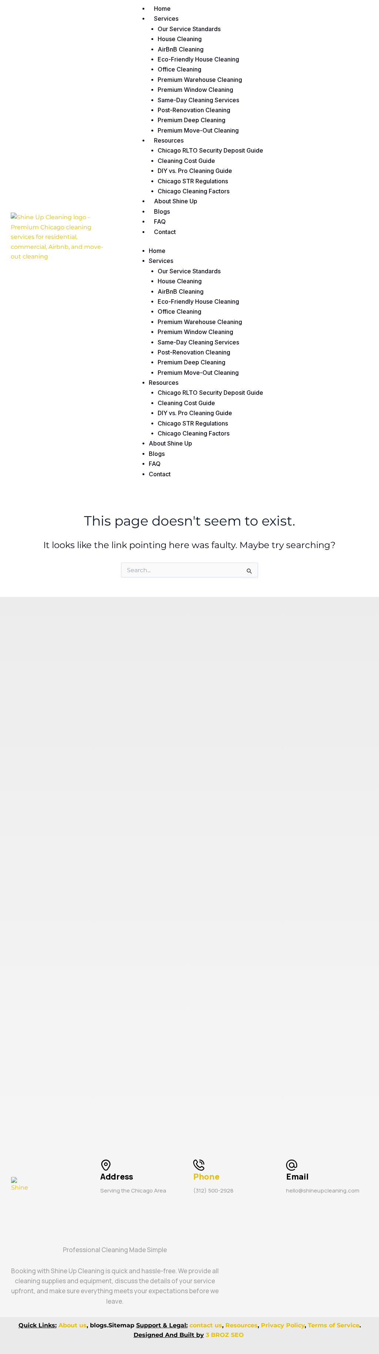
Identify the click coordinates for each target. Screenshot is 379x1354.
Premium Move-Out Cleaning (198, 130)
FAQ (160, 221)
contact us (206, 1325)
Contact (165, 232)
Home (162, 8)
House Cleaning (180, 39)
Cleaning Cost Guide (186, 160)
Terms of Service (333, 1325)
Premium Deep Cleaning (191, 120)
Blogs (162, 211)
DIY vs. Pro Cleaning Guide (195, 170)
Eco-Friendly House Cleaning (198, 59)
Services (166, 18)
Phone (206, 1176)
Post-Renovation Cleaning (194, 110)
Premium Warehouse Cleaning (200, 79)
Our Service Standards (189, 29)
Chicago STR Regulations (193, 181)
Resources (169, 140)
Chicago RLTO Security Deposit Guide (210, 150)
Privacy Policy (283, 1325)
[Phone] (198, 1165)
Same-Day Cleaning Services (198, 100)
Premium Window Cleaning (195, 89)
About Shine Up (175, 201)
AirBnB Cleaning (181, 49)
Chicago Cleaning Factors (193, 191)
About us (72, 1325)
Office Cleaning (179, 69)
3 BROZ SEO (226, 1334)
